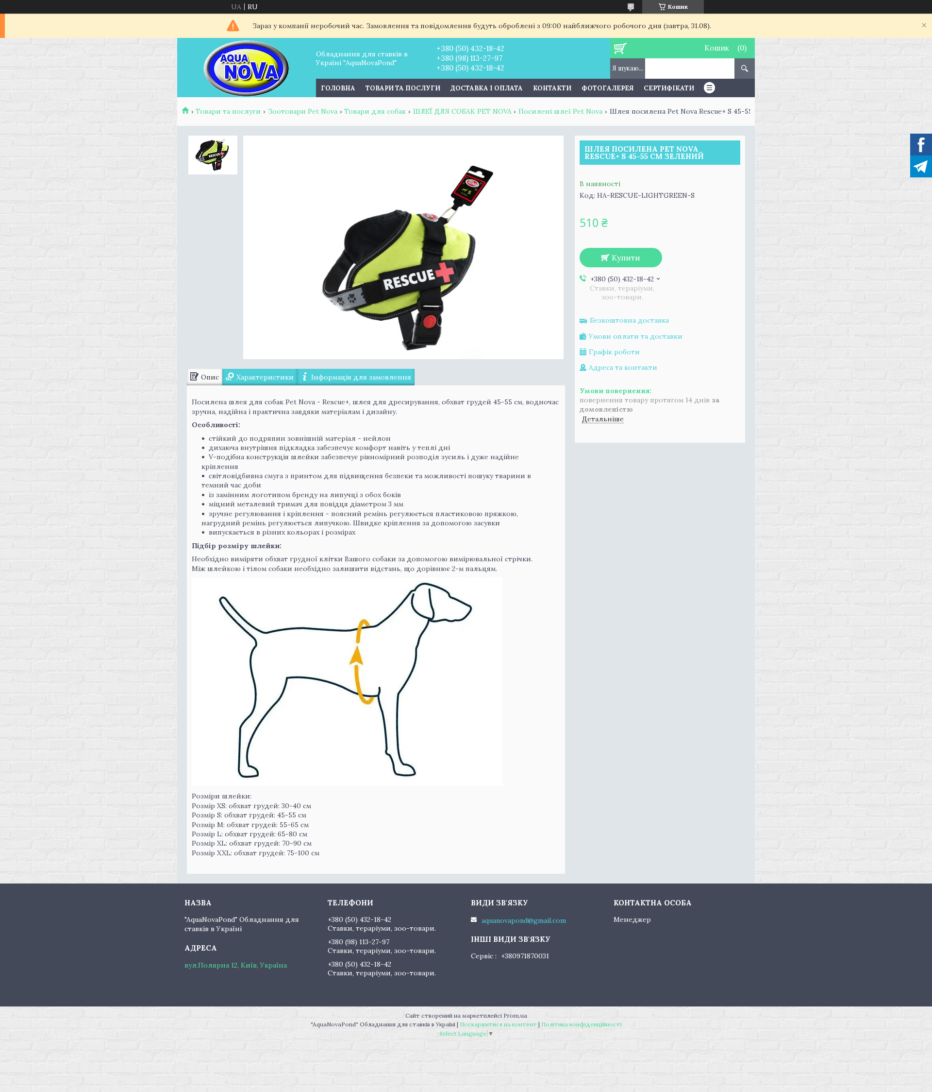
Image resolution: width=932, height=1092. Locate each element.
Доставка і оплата (486, 88)
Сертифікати (669, 88)
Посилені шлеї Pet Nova (560, 111)
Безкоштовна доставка (629, 320)
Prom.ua (515, 1015)
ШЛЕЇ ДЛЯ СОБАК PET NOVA (462, 111)
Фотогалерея (607, 88)
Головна (338, 88)
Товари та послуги (403, 88)
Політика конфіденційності (581, 1024)
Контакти (552, 88)
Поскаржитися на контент (498, 1024)
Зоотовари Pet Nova (302, 111)
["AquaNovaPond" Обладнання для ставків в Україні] (246, 67)
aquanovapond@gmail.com (524, 920)
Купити (626, 257)
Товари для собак (375, 111)
